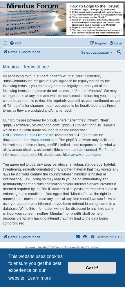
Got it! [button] (92, 267)
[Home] (62, 18)
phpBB (47, 247)
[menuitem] (15, 43)
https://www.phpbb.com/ (81, 155)
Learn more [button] (39, 278)
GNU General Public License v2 (28, 135)
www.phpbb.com (44, 140)
